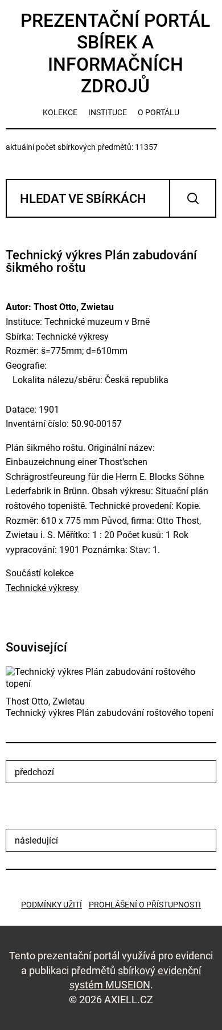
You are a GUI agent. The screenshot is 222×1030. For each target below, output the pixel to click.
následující (36, 840)
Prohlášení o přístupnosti (145, 904)
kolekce (60, 112)
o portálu (158, 112)
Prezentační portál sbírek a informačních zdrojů (115, 53)
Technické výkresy (42, 588)
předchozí (34, 772)
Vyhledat (192, 198)
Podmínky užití (51, 904)
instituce (107, 112)
